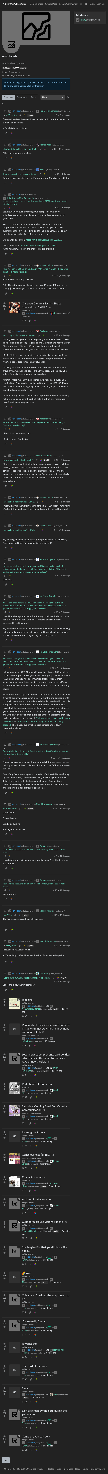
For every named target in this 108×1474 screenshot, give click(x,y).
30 (26, 1379)
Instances (68, 1469)
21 (26, 1287)
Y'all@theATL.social (14, 4)
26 (26, 1168)
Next (6, 1460)
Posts (33, 97)
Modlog (50, 1469)
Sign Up (101, 4)
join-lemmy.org (97, 1469)
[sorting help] (68, 97)
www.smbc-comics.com (31, 1113)
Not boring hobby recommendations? (19, 335)
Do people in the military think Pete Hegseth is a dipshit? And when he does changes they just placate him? (35, 752)
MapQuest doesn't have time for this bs (20, 149)
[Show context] (20, 115)
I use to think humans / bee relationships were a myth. (26, 978)
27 (26, 1146)
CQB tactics (11, 115)
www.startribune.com (30, 1036)
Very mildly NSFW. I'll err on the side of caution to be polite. (34, 955)
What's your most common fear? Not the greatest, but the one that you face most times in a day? (34, 424)
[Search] (86, 4)
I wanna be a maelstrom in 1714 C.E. (19, 502)
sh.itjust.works (28, 310)
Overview (8, 97)
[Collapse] (5, 111)
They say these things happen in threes (19, 174)
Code (85, 1469)
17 (26, 1016)
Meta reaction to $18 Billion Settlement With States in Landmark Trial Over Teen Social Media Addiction (35, 270)
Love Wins (7, 915)
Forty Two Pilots (10, 809)
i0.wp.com (26, 1087)
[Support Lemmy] (81, 4)
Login (92, 4)
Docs (77, 1469)
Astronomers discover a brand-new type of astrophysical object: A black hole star (34, 851)
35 (26, 1357)
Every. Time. (11, 946)
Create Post (51, 4)
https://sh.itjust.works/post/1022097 (44, 240)
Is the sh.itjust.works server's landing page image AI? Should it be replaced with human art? (35, 202)
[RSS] (3, 104)
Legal (59, 1469)
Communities (36, 4)
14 (26, 1450)
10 (26, 1238)
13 (26, 1402)
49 (26, 1097)
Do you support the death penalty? (18, 460)
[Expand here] (14, 307)
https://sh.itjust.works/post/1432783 (38, 245)
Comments (22, 97)
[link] (24, 115)
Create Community (68, 4)
